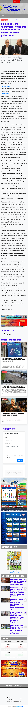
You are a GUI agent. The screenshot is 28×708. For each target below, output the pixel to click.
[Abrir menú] (3, 16)
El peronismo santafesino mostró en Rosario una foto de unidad (13, 414)
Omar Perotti (5, 93)
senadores (16, 214)
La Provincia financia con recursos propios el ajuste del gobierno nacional (13, 386)
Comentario (7, 443)
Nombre (6, 437)
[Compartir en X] (7, 333)
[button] (11, 1)
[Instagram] (23, 1)
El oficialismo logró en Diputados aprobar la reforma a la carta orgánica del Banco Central (13, 359)
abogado (5, 145)
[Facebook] (21, 1)
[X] (26, 1)
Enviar (20, 460)
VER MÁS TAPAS (14, 572)
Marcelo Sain (5, 86)
